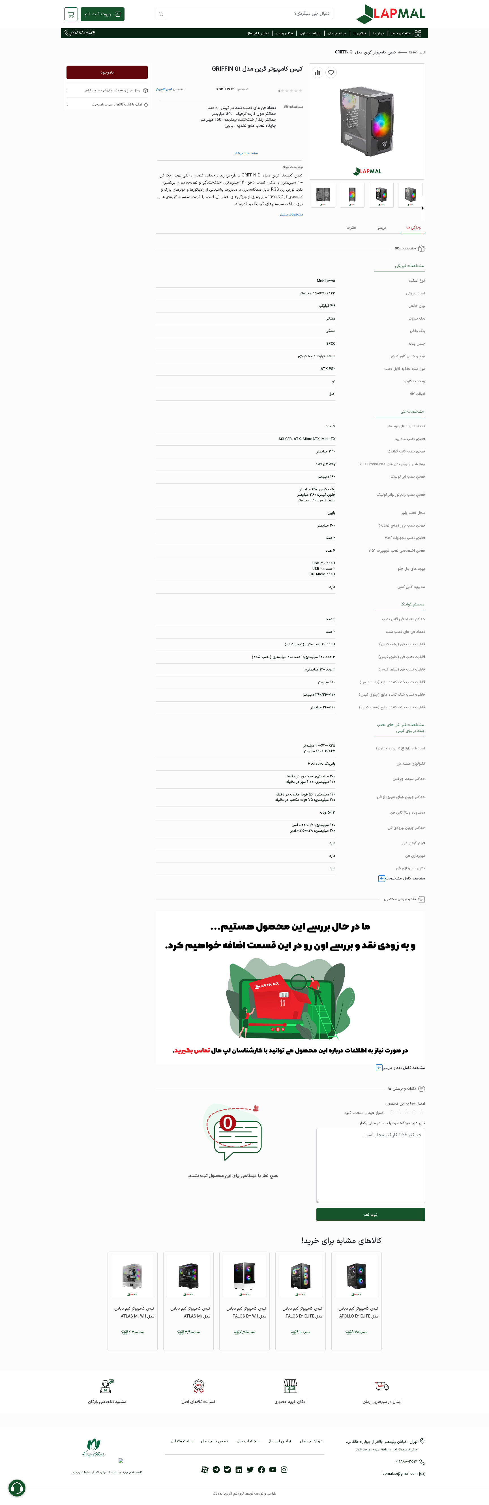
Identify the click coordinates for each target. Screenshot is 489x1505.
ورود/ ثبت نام (98, 14)
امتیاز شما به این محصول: (405, 1104)
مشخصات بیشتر (246, 153)
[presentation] (423, 208)
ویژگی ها (413, 227)
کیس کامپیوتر (164, 89)
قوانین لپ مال (279, 1441)
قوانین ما (359, 33)
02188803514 (83, 33)
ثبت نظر (371, 1215)
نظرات (351, 228)
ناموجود (107, 73)
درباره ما (378, 33)
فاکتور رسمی (284, 33)
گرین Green (417, 52)
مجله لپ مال (337, 33)
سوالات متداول (310, 33)
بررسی (381, 228)
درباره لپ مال (311, 1441)
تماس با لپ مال (258, 33)
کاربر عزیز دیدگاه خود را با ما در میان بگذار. (392, 1123)
